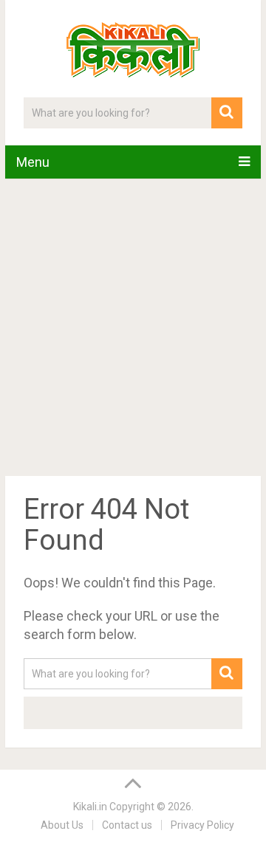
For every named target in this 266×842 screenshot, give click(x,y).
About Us (62, 825)
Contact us (127, 825)
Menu (33, 162)
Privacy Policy (202, 825)
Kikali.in (90, 806)
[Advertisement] (133, 330)
